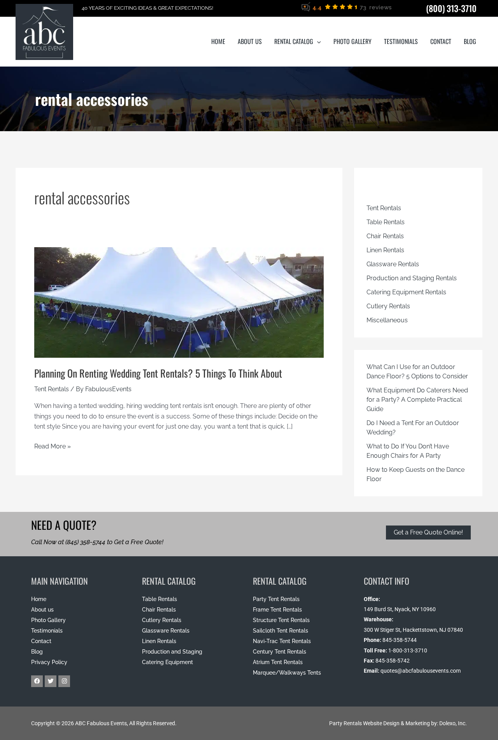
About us (42, 609)
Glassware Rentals (392, 264)
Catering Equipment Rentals (406, 292)
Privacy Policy (49, 662)
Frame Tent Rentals (277, 609)
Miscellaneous (387, 320)
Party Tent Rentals (276, 599)
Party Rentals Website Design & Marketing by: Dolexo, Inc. (398, 723)
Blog (37, 652)
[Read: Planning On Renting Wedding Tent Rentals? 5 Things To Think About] (179, 292)
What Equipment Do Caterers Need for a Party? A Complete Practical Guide (417, 400)
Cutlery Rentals (388, 306)
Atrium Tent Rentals (278, 662)
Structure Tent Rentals (281, 620)
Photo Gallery (48, 620)
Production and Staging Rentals (411, 278)
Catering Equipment (167, 662)
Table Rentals (385, 222)
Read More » (52, 445)
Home (38, 599)
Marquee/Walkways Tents (287, 673)
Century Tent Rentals (279, 652)
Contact (41, 641)
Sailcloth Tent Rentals (280, 631)
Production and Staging (172, 652)
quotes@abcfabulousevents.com (421, 671)
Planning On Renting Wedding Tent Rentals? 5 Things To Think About (158, 373)
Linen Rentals (385, 250)
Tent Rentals (51, 389)
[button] (317, 41)
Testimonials (47, 631)
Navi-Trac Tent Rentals (282, 641)
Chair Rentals (385, 236)
